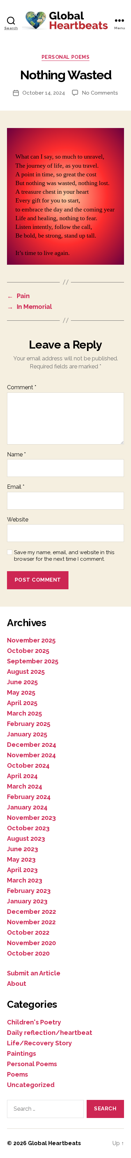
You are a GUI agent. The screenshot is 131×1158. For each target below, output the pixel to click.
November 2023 (31, 817)
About (16, 983)
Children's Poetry (34, 1022)
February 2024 (29, 796)
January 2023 (27, 901)
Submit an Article (33, 973)
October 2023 (28, 828)
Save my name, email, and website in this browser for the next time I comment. (64, 555)
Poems (17, 1074)
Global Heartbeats (54, 1143)
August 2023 (26, 838)
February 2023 (29, 890)
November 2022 (31, 922)
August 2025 (26, 671)
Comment (21, 387)
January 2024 (27, 807)
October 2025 (28, 650)
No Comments (100, 93)
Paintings (21, 1053)
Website (17, 520)
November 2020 (31, 943)
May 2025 (21, 692)
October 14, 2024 (43, 93)
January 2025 (27, 734)
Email (15, 487)
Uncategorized (30, 1084)
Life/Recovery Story (39, 1043)
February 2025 (28, 723)
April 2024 (22, 776)
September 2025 (32, 661)
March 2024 (24, 786)
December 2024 (31, 744)
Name (16, 455)
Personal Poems (65, 57)
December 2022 (31, 911)
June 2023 (22, 849)
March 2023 (24, 880)
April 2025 (22, 702)
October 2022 (28, 932)
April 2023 (22, 869)
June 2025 (22, 682)
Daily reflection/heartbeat (49, 1032)
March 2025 (24, 713)
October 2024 (28, 765)
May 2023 (21, 859)
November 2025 (31, 640)
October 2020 (28, 953)
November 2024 (31, 755)
